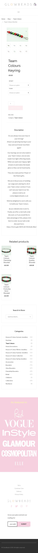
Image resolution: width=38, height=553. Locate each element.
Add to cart (15, 108)
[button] (26, 32)
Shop (9, 19)
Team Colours (17, 19)
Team (11, 88)
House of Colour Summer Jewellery (17, 352)
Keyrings (8, 340)
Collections (9, 380)
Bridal (7, 374)
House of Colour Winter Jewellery (16, 349)
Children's (9, 377)
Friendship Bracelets (12, 371)
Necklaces (9, 384)
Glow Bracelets (10, 368)
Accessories (9, 362)
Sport (11, 81)
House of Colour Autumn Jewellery (17, 337)
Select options (7, 259)
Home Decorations (12, 346)
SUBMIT (24, 524)
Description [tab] (19, 130)
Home (3, 19)
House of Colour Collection (14, 356)
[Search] (30, 317)
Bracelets (9, 365)
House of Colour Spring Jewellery (16, 359)
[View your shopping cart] (34, 4)
